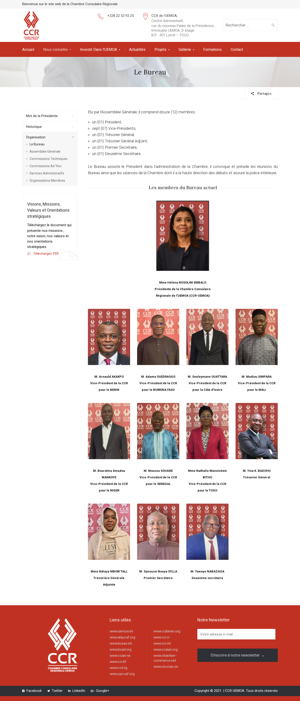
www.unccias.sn (166, 666)
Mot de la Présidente (42, 116)
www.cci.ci (161, 637)
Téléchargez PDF (46, 253)
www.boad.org (120, 649)
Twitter (57, 691)
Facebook (34, 691)
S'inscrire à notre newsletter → (237, 655)
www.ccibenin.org (167, 631)
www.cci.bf (118, 662)
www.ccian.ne (120, 655)
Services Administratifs (47, 173)
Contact (237, 49)
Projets (160, 49)
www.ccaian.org (166, 649)
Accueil (28, 49)
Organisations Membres (47, 180)
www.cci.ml (162, 643)
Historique (34, 127)
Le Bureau (37, 144)
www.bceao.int (121, 643)
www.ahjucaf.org (122, 637)
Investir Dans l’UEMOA (98, 49)
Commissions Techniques (49, 159)
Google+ (102, 691)
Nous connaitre (55, 49)
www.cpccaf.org (122, 674)
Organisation (35, 137)
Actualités (137, 49)
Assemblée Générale (45, 151)
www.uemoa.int (121, 631)
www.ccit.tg (118, 668)
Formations (212, 49)
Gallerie (185, 49)
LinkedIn (78, 691)
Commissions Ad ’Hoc (46, 166)
